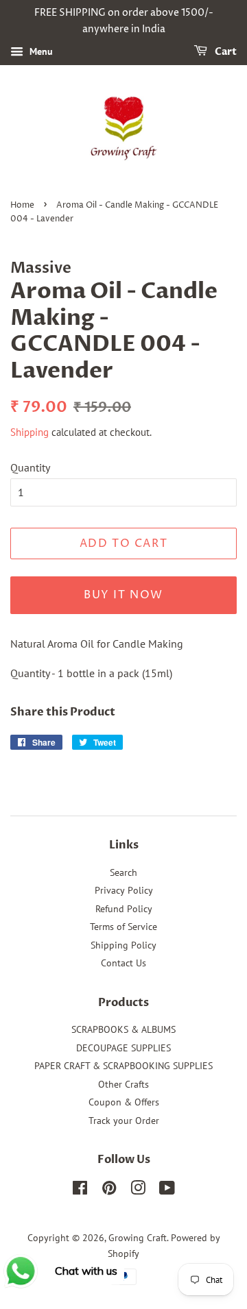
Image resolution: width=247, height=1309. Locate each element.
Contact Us (123, 963)
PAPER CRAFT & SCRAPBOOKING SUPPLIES (123, 1066)
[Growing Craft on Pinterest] (109, 1190)
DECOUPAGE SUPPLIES (123, 1048)
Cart (225, 51)
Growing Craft (137, 1238)
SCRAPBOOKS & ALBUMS (123, 1029)
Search (123, 872)
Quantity (30, 467)
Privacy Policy (124, 890)
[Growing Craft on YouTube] (167, 1190)
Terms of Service (123, 926)
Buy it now (123, 594)
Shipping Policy (123, 945)
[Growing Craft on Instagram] (137, 1190)
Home (22, 205)
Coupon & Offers (124, 1102)
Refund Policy (123, 909)
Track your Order (124, 1120)
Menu (40, 51)
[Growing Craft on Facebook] (80, 1190)
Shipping (29, 432)
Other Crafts (123, 1084)
